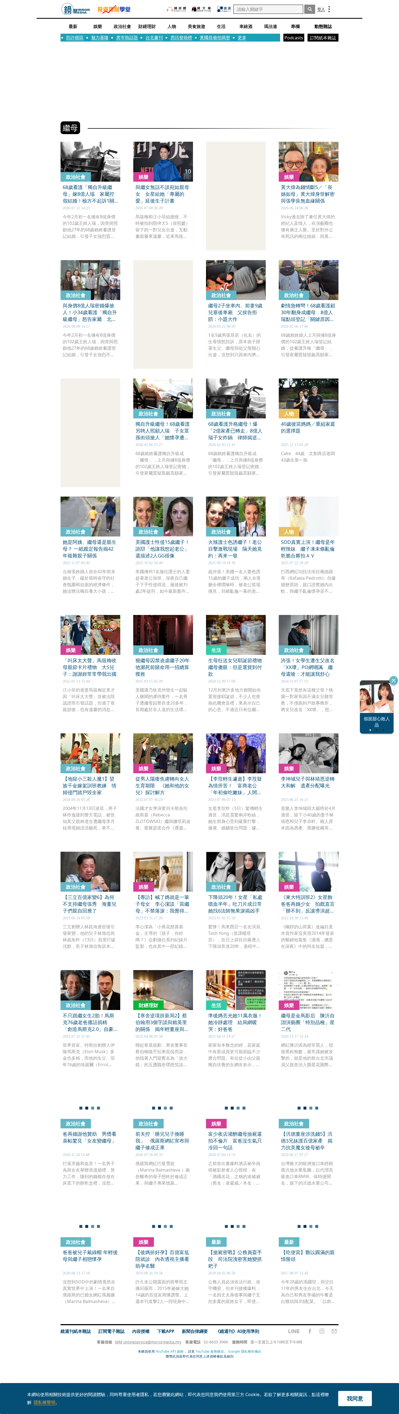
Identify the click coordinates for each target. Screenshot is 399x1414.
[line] (294, 1331)
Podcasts (293, 38)
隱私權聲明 (44, 1402)
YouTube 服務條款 (210, 1351)
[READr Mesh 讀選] (224, 9)
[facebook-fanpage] (309, 1331)
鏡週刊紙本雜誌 (76, 1331)
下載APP (165, 1331)
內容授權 (141, 1331)
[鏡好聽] (176, 9)
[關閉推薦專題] (393, 680)
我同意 (355, 1398)
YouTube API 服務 (170, 1351)
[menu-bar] (329, 9)
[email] (334, 1331)
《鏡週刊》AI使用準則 (237, 1331)
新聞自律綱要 (195, 1331)
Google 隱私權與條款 (244, 1351)
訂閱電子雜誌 (112, 1331)
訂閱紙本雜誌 (323, 38)
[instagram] (322, 1331)
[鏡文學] (202, 9)
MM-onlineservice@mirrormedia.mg (148, 1341)
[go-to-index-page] (75, 9)
